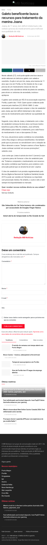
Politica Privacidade (32, 531)
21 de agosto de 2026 (10, 394)
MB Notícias (13, 535)
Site (3, 308)
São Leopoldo (7, 490)
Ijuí (3, 479)
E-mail (5, 298)
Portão (9, 10)
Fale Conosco (6, 531)
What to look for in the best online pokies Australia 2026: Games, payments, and (22, 391)
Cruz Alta (5, 493)
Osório (4, 482)
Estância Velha (7, 485)
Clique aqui (6, 190)
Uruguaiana (6, 476)
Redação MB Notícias (16, 36)
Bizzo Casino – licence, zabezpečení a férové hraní (21, 355)
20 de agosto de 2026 (10, 423)
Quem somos (18, 531)
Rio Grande (6, 496)
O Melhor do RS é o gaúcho (26, 535)
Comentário (7, 261)
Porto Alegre (6, 470)
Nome (4, 288)
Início (3, 10)
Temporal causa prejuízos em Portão (25, 362)
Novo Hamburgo (8, 487)
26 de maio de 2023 (33, 36)
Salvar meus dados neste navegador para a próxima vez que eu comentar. (24, 319)
